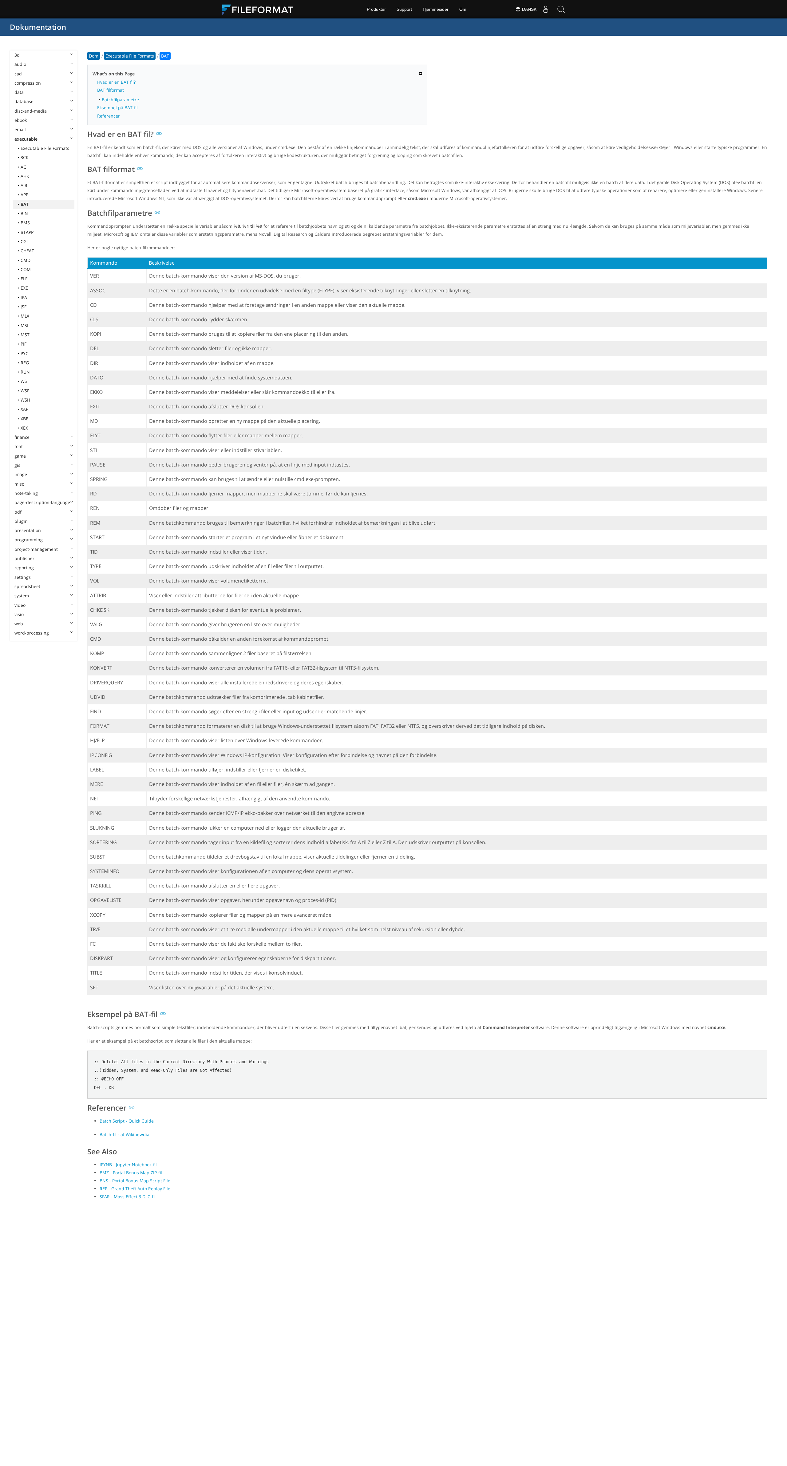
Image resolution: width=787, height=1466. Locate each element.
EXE (24, 288)
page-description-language (42, 502)
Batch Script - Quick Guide (127, 1121)
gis (17, 465)
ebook (20, 120)
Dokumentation (38, 27)
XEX (24, 428)
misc (19, 484)
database (24, 101)
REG (25, 363)
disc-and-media (30, 111)
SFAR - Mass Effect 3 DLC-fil (128, 1197)
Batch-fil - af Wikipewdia (124, 1134)
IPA (24, 297)
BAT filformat (110, 90)
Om (462, 9)
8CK (25, 157)
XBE (24, 419)
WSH (25, 400)
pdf (18, 512)
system (21, 596)
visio (19, 614)
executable (26, 139)
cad (18, 74)
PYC (24, 353)
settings (22, 577)
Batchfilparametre (120, 99)
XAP (24, 409)
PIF (23, 344)
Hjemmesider (436, 9)
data (19, 92)
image (20, 474)
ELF (24, 279)
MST (25, 335)
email (20, 129)
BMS (25, 223)
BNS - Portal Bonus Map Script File (135, 1181)
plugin (21, 521)
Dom (93, 56)
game (20, 456)
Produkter (376, 9)
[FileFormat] (259, 9)
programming (28, 540)
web (18, 624)
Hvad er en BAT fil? (116, 82)
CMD (25, 260)
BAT (25, 204)
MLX (25, 316)
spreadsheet (27, 586)
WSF (25, 391)
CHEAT (27, 251)
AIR (24, 185)
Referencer (108, 116)
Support (404, 9)
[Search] (561, 9)
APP (24, 195)
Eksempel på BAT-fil (117, 107)
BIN (24, 213)
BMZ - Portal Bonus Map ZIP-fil (131, 1173)
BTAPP (27, 232)
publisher (24, 558)
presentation (27, 530)
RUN (25, 372)
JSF (23, 307)
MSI (24, 325)
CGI (24, 241)
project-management (36, 549)
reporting (24, 568)
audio (20, 64)
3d (17, 55)
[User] (545, 9)
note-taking (26, 493)
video (20, 605)
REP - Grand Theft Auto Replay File (135, 1189)
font (18, 446)
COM (26, 269)
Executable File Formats (45, 148)
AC (23, 167)
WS (24, 381)
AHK (25, 176)
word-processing (31, 633)
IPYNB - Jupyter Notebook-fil (128, 1165)
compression (27, 83)
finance (22, 437)
